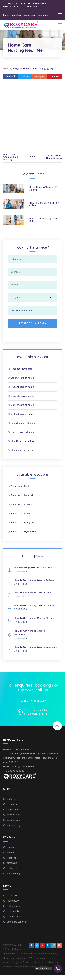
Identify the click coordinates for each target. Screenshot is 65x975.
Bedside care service (22, 396)
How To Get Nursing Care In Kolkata (44, 204)
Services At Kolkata (22, 504)
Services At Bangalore (23, 522)
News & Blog (13, 873)
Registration (30, 15)
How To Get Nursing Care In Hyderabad (29, 632)
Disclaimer (12, 895)
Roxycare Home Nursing (25, 68)
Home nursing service (23, 450)
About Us (11, 852)
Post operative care (21, 368)
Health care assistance (23, 441)
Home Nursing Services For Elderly (44, 188)
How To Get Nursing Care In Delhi (44, 220)
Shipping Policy (14, 916)
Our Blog (16, 15)
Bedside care (13, 814)
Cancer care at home (22, 405)
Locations (11, 857)
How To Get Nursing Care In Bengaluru (35, 647)
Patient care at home (22, 387)
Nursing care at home (23, 432)
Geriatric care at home (23, 423)
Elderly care (13, 804)
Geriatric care (13, 820)
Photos (10, 847)
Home (6, 15)
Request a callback (32, 700)
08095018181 (16, 771)
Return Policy (13, 900)
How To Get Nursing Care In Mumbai (34, 605)
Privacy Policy (14, 911)
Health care (12, 799)
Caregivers (12, 863)
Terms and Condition (17, 921)
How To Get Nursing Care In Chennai (34, 618)
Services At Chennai (22, 513)
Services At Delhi (20, 486)
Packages (43, 15)
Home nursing (14, 825)
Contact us (12, 868)
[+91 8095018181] (58, 968)
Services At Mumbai (22, 495)
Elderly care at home (22, 378)
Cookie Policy (13, 906)
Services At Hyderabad (24, 531)
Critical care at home (22, 414)
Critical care (12, 809)
